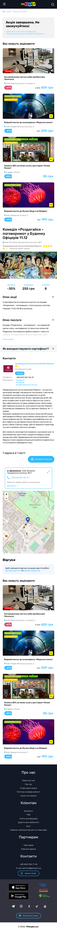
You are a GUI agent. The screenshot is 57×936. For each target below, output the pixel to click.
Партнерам (28, 845)
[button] (28, 520)
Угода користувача (28, 788)
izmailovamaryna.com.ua (26, 385)
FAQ (28, 815)
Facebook (20, 382)
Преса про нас (28, 780)
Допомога (28, 811)
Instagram (20, 380)
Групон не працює (29, 796)
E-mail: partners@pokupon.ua (28, 868)
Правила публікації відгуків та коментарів (28, 830)
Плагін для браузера (28, 818)
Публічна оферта (28, 849)
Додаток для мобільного (28, 822)
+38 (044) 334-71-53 (28, 864)
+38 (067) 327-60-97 (20, 478)
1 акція (19, 373)
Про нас (28, 784)
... (9, 339)
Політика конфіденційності (28, 792)
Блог (29, 826)
